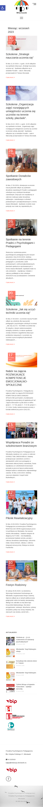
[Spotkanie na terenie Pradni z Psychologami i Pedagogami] (21, 227)
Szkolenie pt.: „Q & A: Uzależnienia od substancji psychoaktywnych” (25, 640)
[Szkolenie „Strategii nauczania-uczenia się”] (21, 43)
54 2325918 (11, 759)
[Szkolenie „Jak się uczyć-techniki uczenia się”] (21, 298)
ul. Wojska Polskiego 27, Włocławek (19, 754)
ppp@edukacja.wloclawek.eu (16, 763)
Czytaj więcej (9, 77)
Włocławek (21, 798)
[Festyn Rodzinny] (21, 570)
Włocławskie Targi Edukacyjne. (26, 673)
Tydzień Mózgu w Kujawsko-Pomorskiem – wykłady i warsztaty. (25, 687)
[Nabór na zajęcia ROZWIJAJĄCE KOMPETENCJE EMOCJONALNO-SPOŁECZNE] (21, 360)
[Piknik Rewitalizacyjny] (21, 502)
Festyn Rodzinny (16, 584)
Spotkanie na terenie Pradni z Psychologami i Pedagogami (20, 243)
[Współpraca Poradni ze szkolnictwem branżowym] (21, 430)
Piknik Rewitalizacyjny (19, 518)
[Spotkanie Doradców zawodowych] (21, 160)
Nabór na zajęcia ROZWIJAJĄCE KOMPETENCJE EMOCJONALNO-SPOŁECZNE (16, 378)
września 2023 (11, 40)
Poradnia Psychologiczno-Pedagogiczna (21, 793)
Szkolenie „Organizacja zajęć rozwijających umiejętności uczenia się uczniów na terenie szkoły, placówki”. (20, 111)
